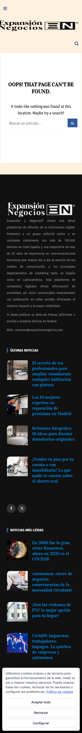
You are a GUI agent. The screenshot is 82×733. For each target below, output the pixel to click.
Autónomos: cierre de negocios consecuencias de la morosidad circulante (52, 582)
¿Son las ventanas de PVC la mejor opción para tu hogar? (51, 610)
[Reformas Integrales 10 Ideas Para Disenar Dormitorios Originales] (17, 435)
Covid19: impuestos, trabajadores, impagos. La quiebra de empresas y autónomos (51, 646)
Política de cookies (59, 691)
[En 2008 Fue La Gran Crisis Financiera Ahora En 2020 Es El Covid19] (17, 550)
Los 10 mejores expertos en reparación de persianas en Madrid (51, 405)
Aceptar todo (41, 702)
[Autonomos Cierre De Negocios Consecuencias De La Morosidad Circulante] (17, 581)
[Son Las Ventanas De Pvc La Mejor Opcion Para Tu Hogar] (17, 612)
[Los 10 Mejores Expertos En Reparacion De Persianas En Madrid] (17, 404)
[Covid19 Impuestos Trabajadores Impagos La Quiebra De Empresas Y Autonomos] (17, 643)
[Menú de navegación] (5, 8)
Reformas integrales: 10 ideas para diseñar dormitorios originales (53, 434)
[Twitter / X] (21, 508)
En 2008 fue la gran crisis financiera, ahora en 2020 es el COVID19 (51, 551)
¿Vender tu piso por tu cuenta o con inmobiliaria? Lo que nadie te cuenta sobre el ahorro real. (53, 470)
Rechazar (41, 712)
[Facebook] (11, 508)
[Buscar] (77, 43)
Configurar (41, 723)
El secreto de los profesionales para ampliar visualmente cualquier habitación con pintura (51, 373)
